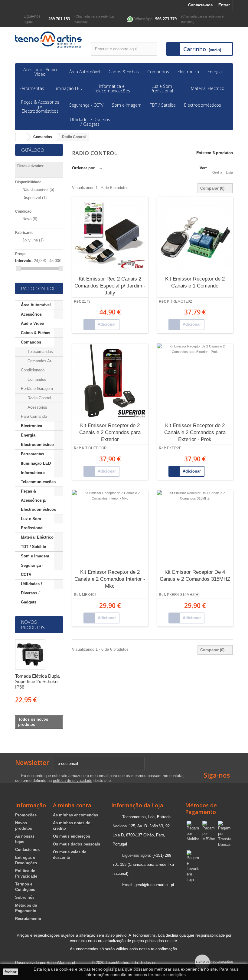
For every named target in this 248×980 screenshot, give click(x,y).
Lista (229, 172)
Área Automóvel (84, 72)
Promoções (26, 815)
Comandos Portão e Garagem (37, 384)
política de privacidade (72, 780)
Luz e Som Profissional (162, 88)
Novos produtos (33, 624)
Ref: (77, 302)
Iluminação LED (68, 88)
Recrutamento (28, 918)
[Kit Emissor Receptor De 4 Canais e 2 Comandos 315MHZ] (195, 528)
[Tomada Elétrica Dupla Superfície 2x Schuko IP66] (30, 654)
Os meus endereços (71, 836)
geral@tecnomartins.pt (154, 884)
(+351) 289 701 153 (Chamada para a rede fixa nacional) (143, 864)
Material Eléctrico (207, 88)
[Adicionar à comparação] (125, 325)
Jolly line (33, 240)
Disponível (34, 197)
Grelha (217, 172)
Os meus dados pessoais (76, 844)
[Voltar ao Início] (21, 137)
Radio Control (38, 398)
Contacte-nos (200, 5)
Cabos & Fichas (124, 72)
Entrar (224, 5)
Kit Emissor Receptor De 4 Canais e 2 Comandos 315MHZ (195, 575)
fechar (11, 971)
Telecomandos (39, 351)
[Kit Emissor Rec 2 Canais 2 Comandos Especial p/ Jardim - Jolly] (110, 235)
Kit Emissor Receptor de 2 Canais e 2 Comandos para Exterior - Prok (195, 432)
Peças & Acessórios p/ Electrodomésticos (40, 106)
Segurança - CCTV (86, 105)
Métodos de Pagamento (201, 809)
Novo (29, 219)
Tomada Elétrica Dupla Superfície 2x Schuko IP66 (37, 681)
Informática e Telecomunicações (112, 88)
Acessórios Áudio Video (40, 72)
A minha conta (72, 805)
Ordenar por (83, 168)
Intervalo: (24, 260)
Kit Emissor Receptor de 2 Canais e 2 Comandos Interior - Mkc (109, 579)
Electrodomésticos (202, 105)
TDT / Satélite (163, 105)
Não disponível (38, 189)
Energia (214, 72)
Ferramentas (31, 88)
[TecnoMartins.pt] (48, 40)
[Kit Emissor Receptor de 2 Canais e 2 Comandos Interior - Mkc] (110, 528)
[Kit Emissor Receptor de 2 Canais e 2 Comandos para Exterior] (110, 381)
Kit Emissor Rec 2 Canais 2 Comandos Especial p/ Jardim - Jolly (109, 286)
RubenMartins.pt (61, 962)
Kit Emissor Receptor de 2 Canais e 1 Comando (195, 282)
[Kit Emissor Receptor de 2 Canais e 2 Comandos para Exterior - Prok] (195, 381)
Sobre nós (24, 897)
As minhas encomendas (75, 815)
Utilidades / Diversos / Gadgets (90, 122)
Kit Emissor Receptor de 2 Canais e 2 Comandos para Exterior (110, 432)
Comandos (158, 72)
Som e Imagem (127, 105)
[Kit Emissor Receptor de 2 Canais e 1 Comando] (195, 235)
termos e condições (167, 974)
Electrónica (188, 72)
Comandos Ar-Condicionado (36, 365)
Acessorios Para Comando (34, 412)
